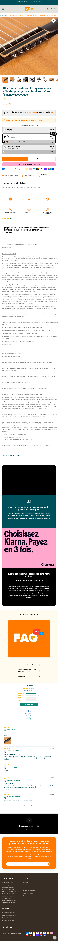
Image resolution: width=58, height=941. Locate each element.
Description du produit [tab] (8, 237)
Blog (24, 896)
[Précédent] (12, 2)
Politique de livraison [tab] (23, 237)
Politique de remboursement (9, 915)
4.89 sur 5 (33, 688)
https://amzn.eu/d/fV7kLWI (9, 254)
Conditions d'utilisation (28, 893)
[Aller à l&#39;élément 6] (39, 80)
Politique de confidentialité (8, 912)
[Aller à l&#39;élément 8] (52, 80)
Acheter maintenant (42, 159)
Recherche (25, 882)
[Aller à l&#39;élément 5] (32, 80)
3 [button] (29, 805)
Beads (5, 15)
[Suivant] (45, 2)
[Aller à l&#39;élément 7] (45, 80)
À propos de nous (27, 885)
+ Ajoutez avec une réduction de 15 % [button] (17, 141)
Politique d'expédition (7, 918)
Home (1, 15)
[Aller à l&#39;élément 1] (5, 80)
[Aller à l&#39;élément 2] (12, 80)
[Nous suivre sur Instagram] (7, 927)
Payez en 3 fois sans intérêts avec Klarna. (29, 164)
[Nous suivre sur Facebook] (3, 927)
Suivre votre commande (29, 890)
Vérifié (28, 719)
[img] (7, 727)
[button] (6, 99)
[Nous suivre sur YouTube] (11, 927)
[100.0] (28, 713)
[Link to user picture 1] (7, 740)
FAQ (24, 887)
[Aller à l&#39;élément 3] (19, 80)
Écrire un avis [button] (29, 704)
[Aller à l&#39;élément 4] (25, 80)
